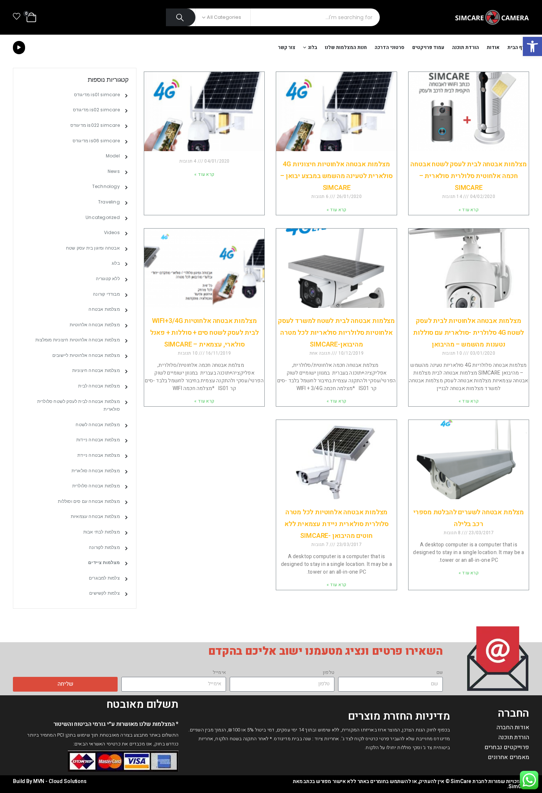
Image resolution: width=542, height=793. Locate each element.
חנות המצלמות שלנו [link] (346, 47)
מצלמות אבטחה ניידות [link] (98, 440)
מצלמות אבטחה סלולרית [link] (96, 486)
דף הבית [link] (516, 47)
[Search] (181, 17)
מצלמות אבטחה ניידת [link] (98, 455)
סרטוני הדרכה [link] (389, 47)
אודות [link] (493, 47)
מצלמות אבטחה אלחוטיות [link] (95, 324)
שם (440, 672)
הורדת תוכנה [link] (465, 47)
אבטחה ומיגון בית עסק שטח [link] (93, 248)
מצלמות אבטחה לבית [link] (98, 386)
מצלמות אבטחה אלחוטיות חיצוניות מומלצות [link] (77, 340)
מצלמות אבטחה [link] (103, 309)
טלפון (328, 672)
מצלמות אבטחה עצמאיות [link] (95, 516)
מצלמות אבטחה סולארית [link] (96, 470)
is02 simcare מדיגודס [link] (96, 110)
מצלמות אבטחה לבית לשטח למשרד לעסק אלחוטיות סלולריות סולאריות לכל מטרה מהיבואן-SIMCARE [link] (336, 332)
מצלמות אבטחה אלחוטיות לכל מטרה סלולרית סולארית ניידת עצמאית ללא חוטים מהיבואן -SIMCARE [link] (336, 524)
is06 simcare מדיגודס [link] (96, 141)
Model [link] (113, 156)
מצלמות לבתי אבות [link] (101, 532)
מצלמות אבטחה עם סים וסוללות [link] (88, 501)
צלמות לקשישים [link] (104, 593)
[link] (532, 46)
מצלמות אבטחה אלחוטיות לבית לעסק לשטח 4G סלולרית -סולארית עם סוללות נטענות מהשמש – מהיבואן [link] (468, 332)
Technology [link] (106, 186)
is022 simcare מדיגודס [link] (95, 125)
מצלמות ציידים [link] (104, 562)
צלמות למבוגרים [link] (104, 578)
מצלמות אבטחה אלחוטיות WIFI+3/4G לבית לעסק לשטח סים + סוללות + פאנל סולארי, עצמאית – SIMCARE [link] (204, 332)
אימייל (219, 672)
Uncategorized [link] (103, 217)
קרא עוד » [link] (469, 209)
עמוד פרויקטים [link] (428, 47)
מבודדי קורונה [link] (106, 294)
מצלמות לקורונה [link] (104, 547)
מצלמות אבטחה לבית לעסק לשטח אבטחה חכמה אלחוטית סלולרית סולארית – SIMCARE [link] (468, 176)
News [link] (114, 171)
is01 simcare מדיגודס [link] (97, 94)
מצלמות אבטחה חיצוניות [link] (96, 370)
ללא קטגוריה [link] (108, 278)
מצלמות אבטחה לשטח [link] (97, 424)
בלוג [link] (312, 47)
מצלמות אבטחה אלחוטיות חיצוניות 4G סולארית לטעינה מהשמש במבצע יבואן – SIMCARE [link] (336, 176)
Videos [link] (112, 232)
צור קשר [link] (286, 47)
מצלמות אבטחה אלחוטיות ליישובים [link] (86, 355)
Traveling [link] (109, 202)
